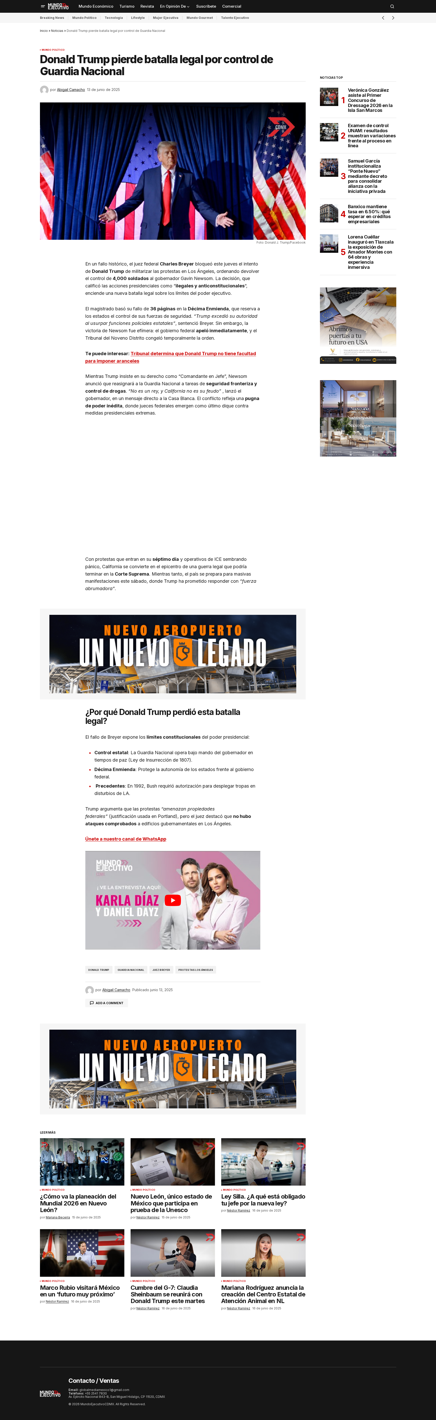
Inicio (44, 31)
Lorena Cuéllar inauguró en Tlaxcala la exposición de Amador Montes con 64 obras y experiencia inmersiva (371, 252)
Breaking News (52, 18)
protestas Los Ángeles (195, 969)
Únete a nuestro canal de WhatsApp (125, 839)
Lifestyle (138, 18)
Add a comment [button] (109, 1003)
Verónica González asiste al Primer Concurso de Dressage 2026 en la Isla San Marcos (370, 100)
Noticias (57, 31)
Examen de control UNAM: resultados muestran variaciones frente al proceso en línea (372, 135)
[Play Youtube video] (172, 900)
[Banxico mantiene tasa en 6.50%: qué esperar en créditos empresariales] (329, 213)
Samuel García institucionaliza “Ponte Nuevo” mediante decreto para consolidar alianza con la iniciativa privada (367, 176)
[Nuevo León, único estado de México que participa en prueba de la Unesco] (173, 1162)
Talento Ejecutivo (235, 18)
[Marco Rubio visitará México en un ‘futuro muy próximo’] (82, 1253)
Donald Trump (98, 969)
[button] (43, 6)
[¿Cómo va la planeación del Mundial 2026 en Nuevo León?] (82, 1162)
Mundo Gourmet (200, 18)
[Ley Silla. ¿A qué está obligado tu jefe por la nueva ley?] (263, 1162)
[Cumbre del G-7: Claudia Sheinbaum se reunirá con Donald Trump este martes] (173, 1253)
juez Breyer (161, 969)
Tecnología (114, 18)
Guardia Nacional (131, 969)
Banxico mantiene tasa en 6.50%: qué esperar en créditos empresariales (369, 214)
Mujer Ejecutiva (165, 18)
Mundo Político (84, 18)
